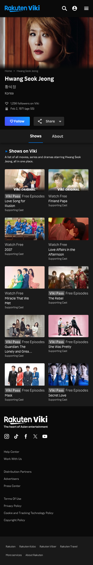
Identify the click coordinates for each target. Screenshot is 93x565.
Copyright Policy (14, 520)
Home (8, 71)
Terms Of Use (12, 498)
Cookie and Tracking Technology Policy (28, 513)
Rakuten (11, 546)
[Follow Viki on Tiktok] (16, 437)
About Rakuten (34, 555)
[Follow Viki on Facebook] (26, 437)
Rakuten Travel (69, 546)
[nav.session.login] (74, 8)
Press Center (12, 486)
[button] (86, 9)
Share (50, 121)
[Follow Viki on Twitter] (35, 437)
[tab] (36, 136)
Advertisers (11, 479)
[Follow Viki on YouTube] (45, 437)
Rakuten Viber (48, 546)
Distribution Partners (17, 471)
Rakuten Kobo (27, 546)
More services (14, 555)
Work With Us (13, 459)
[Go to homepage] (22, 8)
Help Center (11, 451)
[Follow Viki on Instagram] (7, 437)
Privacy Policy (12, 506)
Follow (19, 121)
